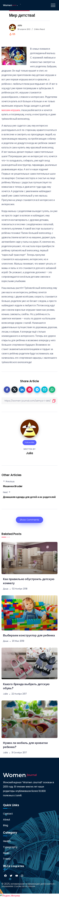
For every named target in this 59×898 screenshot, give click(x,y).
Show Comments (29, 519)
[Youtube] (16, 875)
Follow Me (29, 442)
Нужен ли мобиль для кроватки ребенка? (25, 745)
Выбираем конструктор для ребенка (29, 635)
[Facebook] (5, 875)
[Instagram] (22, 875)
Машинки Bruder (13, 486)
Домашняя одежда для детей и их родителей (29, 497)
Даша (5, 588)
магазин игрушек (11, 110)
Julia (19, 25)
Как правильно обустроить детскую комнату (28, 581)
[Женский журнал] (9, 5)
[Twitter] (11, 875)
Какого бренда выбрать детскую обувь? (26, 686)
